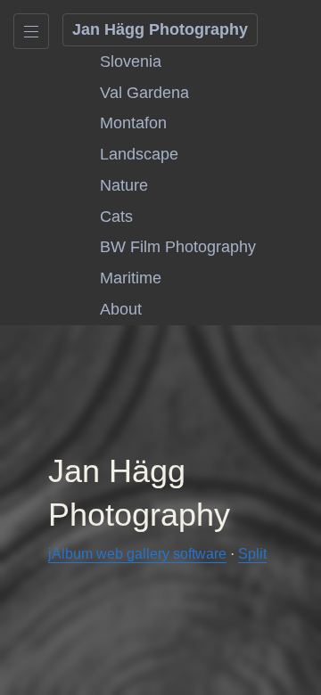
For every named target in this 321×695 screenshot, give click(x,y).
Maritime (130, 278)
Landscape (139, 154)
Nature (124, 185)
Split (252, 553)
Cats (116, 216)
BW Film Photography (178, 247)
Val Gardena (144, 93)
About (121, 309)
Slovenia (130, 61)
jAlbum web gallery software (137, 553)
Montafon (133, 123)
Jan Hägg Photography (160, 29)
